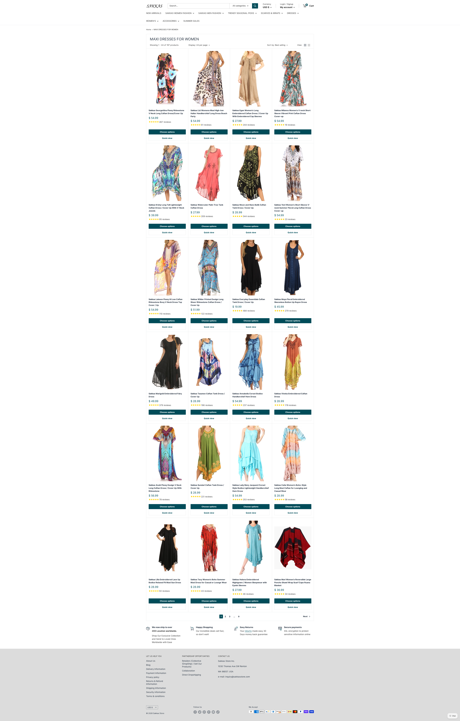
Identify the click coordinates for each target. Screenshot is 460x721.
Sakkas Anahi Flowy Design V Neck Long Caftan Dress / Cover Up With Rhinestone (165, 488)
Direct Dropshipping (191, 675)
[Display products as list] (309, 45)
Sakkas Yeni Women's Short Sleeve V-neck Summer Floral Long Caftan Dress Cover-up (292, 208)
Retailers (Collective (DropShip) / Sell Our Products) (192, 664)
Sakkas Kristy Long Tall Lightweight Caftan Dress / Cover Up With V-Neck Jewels (166, 208)
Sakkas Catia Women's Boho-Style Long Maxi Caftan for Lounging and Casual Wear (290, 488)
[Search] (255, 5)
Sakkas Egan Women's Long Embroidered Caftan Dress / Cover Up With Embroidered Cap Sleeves (250, 113)
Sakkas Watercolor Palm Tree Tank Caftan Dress (207, 206)
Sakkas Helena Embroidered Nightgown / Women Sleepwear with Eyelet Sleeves (249, 582)
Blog (148, 665)
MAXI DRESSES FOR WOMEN (166, 29)
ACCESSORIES (170, 21)
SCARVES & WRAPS (270, 13)
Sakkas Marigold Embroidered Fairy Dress (165, 395)
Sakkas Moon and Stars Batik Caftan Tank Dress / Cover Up (249, 206)
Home (148, 29)
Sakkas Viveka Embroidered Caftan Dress (290, 395)
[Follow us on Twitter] (199, 712)
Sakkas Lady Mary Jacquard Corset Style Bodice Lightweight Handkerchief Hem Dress (250, 488)
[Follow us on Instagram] (204, 712)
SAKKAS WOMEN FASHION (178, 13)
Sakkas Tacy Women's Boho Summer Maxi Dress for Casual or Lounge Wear (209, 581)
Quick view (167, 138)
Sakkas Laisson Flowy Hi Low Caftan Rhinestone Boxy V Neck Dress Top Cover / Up (165, 302)
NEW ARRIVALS (153, 13)
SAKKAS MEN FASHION (209, 13)
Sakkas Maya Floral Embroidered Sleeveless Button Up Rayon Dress (290, 300)
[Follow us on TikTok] (218, 712)
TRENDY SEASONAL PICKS (241, 13)
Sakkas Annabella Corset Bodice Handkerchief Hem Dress (247, 395)
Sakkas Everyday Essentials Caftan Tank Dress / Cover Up (248, 300)
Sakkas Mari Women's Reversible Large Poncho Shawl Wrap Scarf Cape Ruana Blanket (292, 582)
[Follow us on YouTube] (213, 712)
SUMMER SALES (191, 21)
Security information (155, 692)
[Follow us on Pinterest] (208, 712)
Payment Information (156, 673)
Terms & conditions (155, 696)
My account (286, 7)
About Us (150, 661)
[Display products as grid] (305, 45)
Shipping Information (156, 688)
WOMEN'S (151, 21)
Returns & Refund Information (154, 682)
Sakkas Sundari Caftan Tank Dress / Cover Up (207, 486)
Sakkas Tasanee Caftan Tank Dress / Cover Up (208, 395)
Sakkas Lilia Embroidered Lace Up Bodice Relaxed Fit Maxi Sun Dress (165, 581)
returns (248, 631)
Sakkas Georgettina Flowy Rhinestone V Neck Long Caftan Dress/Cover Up (166, 112)
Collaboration (188, 671)
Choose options (167, 132)
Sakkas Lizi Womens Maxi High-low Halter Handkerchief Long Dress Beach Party (209, 113)
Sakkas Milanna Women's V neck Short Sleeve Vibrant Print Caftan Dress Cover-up (292, 113)
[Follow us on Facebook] (195, 712)
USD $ (150, 707)
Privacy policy (152, 677)
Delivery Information (155, 669)
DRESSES (291, 13)
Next (305, 616)
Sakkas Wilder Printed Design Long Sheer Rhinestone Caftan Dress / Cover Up (207, 302)
